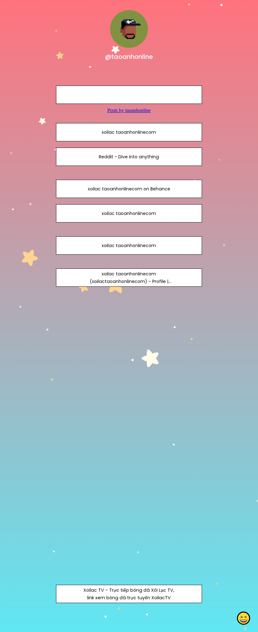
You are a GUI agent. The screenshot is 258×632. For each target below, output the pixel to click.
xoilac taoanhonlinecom (129, 132)
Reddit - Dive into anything (129, 157)
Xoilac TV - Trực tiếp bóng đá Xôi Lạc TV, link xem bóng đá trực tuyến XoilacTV (128, 594)
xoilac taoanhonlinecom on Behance (129, 189)
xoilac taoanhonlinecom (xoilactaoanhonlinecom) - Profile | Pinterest (129, 281)
